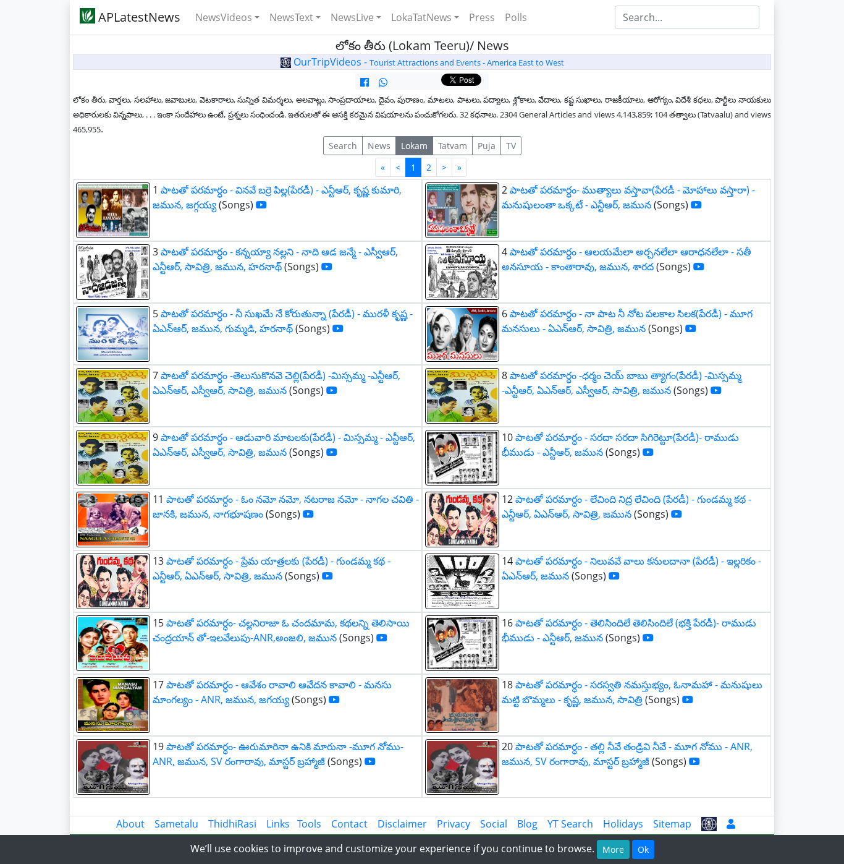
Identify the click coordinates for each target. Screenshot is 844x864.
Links (278, 824)
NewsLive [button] (352, 17)
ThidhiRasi (232, 824)
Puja (487, 146)
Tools (309, 824)
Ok (643, 849)
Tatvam (452, 146)
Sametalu (176, 824)
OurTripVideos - (427, 62)
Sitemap (672, 824)
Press (482, 17)
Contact (349, 824)
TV (511, 146)
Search (343, 146)
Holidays (623, 824)
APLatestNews (137, 17)
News (379, 146)
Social (493, 824)
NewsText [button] (291, 17)
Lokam (414, 146)
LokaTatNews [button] (421, 17)
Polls (516, 17)
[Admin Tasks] (731, 824)
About (130, 824)
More (613, 849)
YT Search (570, 824)
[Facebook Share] (364, 82)
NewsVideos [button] (223, 17)
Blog (527, 824)
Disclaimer (402, 824)
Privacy (453, 824)
